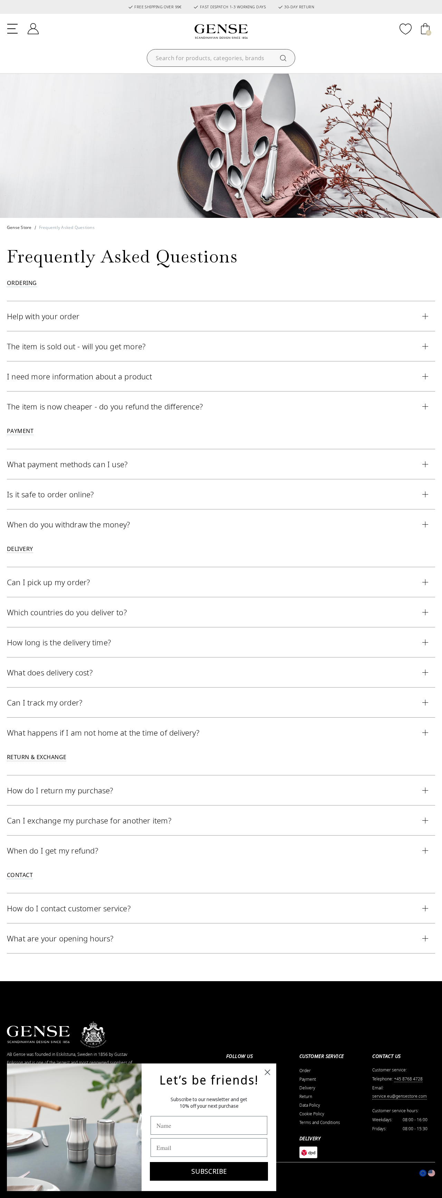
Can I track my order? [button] (44, 702)
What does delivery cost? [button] (50, 672)
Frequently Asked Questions (67, 227)
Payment (307, 1079)
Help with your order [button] (43, 316)
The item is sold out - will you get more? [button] (76, 346)
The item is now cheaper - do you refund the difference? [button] (105, 406)
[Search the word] (283, 58)
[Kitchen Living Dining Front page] (221, 31)
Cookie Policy (311, 1114)
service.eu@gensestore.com (399, 1096)
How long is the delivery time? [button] (59, 642)
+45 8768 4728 (408, 1079)
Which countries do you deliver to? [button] (67, 612)
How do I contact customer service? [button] (69, 908)
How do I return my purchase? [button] (60, 790)
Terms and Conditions (319, 1122)
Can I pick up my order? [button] (48, 582)
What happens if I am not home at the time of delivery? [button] (103, 732)
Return (305, 1096)
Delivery (307, 1088)
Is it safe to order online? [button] (50, 494)
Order (305, 1070)
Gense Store (19, 227)
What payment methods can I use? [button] (67, 464)
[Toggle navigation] (12, 28)
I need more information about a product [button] (79, 376)
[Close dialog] (267, 1072)
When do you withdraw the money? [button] (68, 524)
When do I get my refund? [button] (52, 850)
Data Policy (309, 1105)
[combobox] (221, 58)
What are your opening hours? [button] (60, 938)
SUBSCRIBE (209, 1171)
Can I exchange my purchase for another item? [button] (89, 820)
